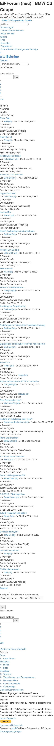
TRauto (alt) (23, 393)
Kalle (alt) (8, 271)
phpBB (15, 728)
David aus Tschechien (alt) (16, 422)
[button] (0, 70)
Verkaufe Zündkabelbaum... (13, 287)
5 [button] (0, 93)
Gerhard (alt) (10, 177)
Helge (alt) (9, 365)
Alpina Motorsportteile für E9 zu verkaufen (19, 381)
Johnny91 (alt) (10, 252)
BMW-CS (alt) (10, 440)
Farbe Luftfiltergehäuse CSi (12, 475)
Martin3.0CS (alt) (12, 403)
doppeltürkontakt (7, 193)
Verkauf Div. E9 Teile (9, 249)
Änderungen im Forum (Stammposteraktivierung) (22, 324)
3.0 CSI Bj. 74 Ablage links (12, 494)
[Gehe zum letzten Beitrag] (26, 130)
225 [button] (2, 99)
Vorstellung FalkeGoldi (10, 155)
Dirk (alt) (8, 140)
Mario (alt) (8, 459)
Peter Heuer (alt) (11, 497)
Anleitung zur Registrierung (12, 306)
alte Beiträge (9, 56)
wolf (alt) (8, 121)
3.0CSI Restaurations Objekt (13, 512)
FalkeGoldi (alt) (11, 158)
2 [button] (0, 83)
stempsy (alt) (10, 290)
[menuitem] (12, 30)
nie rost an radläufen (9, 550)
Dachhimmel (6, 136)
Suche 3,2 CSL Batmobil (11, 174)
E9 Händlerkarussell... (10, 569)
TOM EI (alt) (9, 534)
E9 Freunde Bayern (9, 531)
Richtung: (24, 598)
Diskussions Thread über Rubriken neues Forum (22, 343)
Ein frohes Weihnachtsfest (12, 456)
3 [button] (0, 86)
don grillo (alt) (10, 384)
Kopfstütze (5, 362)
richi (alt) (8, 572)
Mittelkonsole (6, 268)
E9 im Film (5, 118)
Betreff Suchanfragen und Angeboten (17, 230)
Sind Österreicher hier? (10, 400)
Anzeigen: (5, 594)
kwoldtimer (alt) (11, 478)
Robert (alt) (9, 215)
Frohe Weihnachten (9, 437)
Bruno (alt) (9, 515)
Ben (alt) (8, 553)
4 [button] (0, 89)
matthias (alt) (10, 196)
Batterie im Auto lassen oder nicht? (16, 418)
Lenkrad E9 (5, 212)
